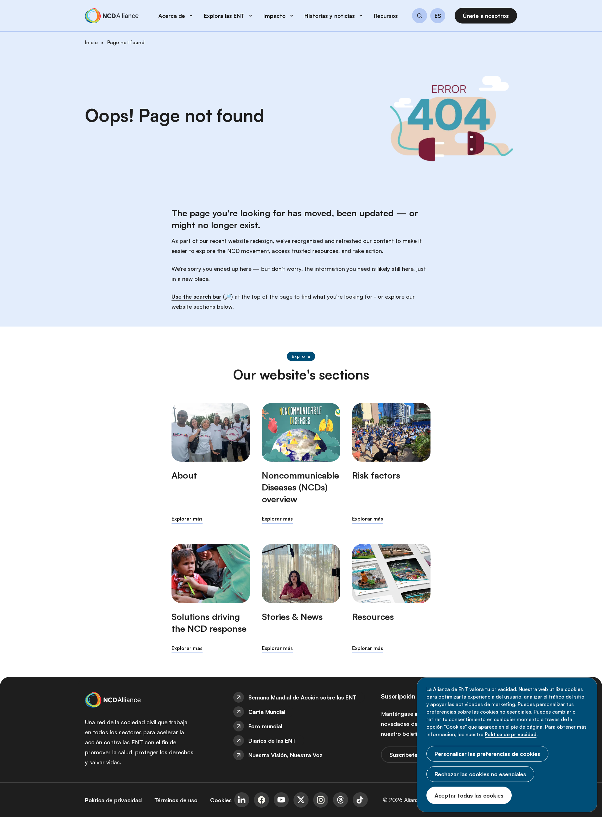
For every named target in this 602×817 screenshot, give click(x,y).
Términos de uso (176, 800)
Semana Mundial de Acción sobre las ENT (302, 697)
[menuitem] (301, 697)
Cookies (221, 800)
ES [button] (438, 16)
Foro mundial (265, 726)
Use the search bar (196, 296)
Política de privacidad (510, 734)
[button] (419, 16)
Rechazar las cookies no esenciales (480, 774)
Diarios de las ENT (272, 740)
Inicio (91, 42)
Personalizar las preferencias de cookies (487, 753)
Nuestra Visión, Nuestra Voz (285, 755)
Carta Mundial (266, 711)
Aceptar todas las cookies (469, 795)
